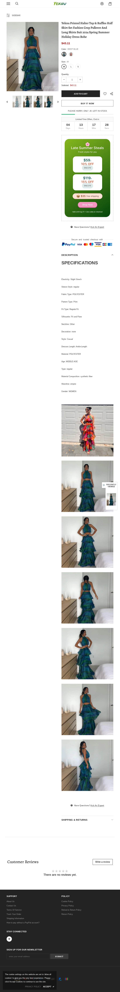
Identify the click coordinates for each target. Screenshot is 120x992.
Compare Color (49, 87)
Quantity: (65, 74)
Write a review (102, 862)
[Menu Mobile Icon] (8, 3)
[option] (33, 56)
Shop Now (87, 204)
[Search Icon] (16, 3)
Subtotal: (65, 85)
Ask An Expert (97, 227)
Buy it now (87, 103)
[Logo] (60, 3)
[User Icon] (102, 4)
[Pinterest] (9, 939)
